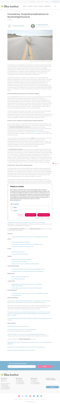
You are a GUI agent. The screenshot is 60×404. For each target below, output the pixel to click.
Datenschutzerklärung (15, 200)
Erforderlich (16, 204)
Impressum (47, 217)
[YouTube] (11, 211)
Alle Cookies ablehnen (30, 214)
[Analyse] (11, 207)
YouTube (15, 210)
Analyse (15, 207)
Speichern (21, 214)
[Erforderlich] (11, 204)
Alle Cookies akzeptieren (43, 214)
